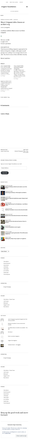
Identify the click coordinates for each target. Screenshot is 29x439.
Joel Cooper (6, 301)
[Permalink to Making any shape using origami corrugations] (3, 239)
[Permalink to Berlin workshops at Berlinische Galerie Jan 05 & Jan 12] (3, 187)
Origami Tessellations (8, 7)
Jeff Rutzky (6, 267)
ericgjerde (7, 27)
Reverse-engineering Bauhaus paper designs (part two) (16, 199)
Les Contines (6, 270)
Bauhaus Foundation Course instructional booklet (16, 209)
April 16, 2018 (7, 197)
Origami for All (6, 304)
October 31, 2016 (8, 231)
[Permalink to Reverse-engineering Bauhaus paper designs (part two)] (3, 199)
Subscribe (4, 172)
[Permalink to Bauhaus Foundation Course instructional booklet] (3, 210)
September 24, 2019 (8, 191)
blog (7, 2)
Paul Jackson (6, 306)
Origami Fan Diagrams (12, 340)
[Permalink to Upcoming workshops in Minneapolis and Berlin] (3, 193)
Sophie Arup (6, 272)
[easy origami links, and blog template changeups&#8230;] (20, 72)
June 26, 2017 (7, 225)
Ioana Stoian (6, 265)
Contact (21, 2)
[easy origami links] (7, 71)
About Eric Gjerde (14, 2)
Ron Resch (10, 332)
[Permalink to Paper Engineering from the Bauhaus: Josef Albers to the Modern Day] (3, 204)
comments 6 (16, 19)
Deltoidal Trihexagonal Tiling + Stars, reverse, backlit (21, 151)
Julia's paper (6, 268)
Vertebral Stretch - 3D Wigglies (14, 344)
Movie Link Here (5, 58)
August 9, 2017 (8, 220)
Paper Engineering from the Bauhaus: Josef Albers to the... (16, 205)
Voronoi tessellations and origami (12, 227)
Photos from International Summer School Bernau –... (16, 216)
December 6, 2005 (8, 19)
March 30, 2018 (8, 202)
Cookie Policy (8, 433)
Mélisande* (6, 303)
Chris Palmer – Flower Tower (9, 299)
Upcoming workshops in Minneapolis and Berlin (15, 192)
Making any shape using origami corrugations (15, 238)
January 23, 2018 (8, 208)
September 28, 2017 (8, 214)
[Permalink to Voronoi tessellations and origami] (3, 227)
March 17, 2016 (8, 237)
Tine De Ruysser (7, 274)
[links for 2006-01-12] (7, 86)
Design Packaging (7, 286)
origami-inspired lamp (5, 150)
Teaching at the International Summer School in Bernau (15, 222)
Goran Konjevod (7, 263)
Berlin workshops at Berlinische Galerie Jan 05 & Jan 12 (16, 187)
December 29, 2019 (8, 185)
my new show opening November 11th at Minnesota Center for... (16, 233)
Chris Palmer (6, 261)
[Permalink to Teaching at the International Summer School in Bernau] (3, 222)
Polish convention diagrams (13, 336)
